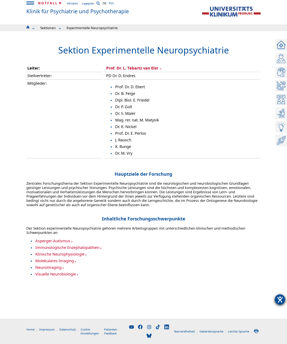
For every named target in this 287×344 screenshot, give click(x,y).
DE (104, 2)
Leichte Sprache (240, 331)
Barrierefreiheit (186, 331)
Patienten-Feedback (111, 331)
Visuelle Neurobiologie (55, 274)
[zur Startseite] (231, 11)
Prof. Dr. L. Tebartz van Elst (132, 68)
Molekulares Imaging (54, 260)
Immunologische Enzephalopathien (67, 247)
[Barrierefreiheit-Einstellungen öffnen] (280, 299)
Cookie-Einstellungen (90, 331)
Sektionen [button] (48, 28)
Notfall (48, 3)
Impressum (48, 329)
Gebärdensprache (213, 331)
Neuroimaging (48, 267)
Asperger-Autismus (52, 240)
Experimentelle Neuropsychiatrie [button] (92, 28)
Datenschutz (69, 329)
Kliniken (72, 3)
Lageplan (88, 3)
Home (31, 329)
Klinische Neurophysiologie (59, 254)
